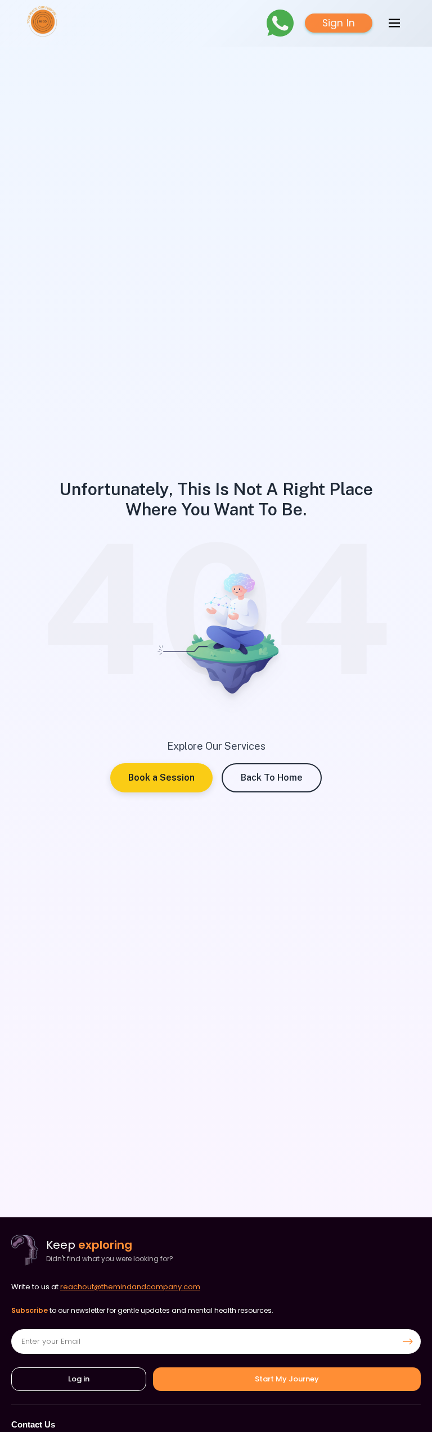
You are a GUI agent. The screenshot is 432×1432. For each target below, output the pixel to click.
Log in (78, 1379)
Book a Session (161, 777)
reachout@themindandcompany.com (130, 1286)
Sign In (338, 23)
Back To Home (272, 777)
